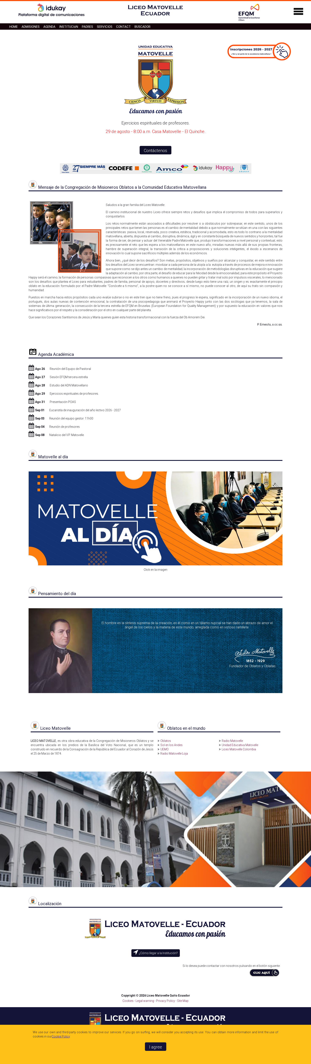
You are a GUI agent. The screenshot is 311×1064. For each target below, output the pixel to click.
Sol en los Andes (171, 745)
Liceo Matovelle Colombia (239, 749)
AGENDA (49, 27)
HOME (13, 27)
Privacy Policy (166, 1000)
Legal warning (145, 1000)
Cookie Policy (61, 1036)
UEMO (164, 749)
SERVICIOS (104, 27)
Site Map (183, 1000)
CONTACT (123, 27)
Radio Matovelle (232, 740)
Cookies (127, 1000)
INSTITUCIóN (68, 27)
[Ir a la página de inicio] (155, 16)
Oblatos (165, 740)
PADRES (87, 27)
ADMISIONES (31, 27)
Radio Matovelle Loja (174, 753)
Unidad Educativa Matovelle (240, 745)
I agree (155, 1047)
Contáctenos (155, 150)
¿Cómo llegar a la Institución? (158, 953)
